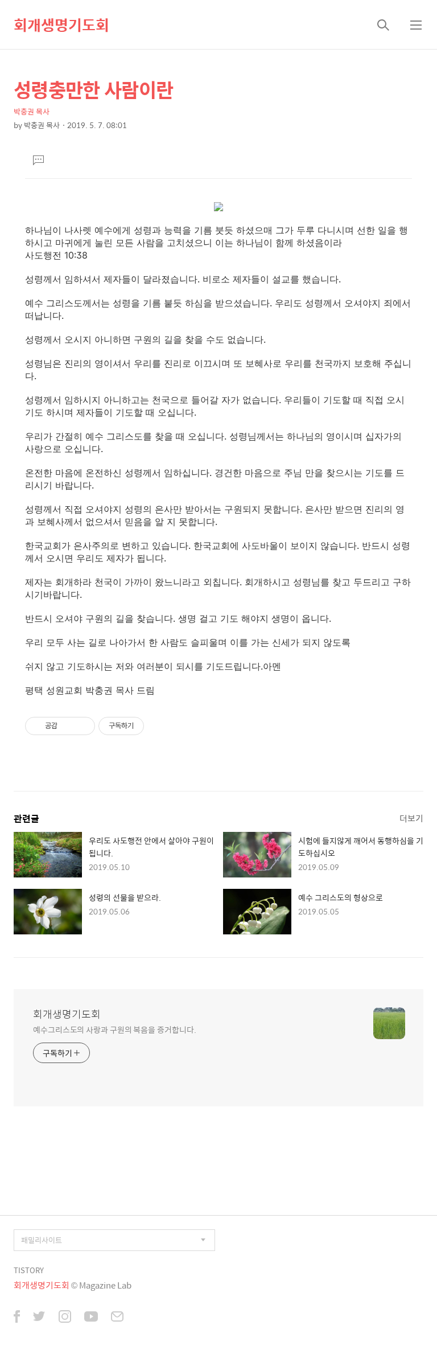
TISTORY (29, 1270)
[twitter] (39, 1317)
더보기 (411, 817)
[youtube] (91, 1317)
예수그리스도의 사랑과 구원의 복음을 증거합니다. (114, 1029)
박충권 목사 (32, 111)
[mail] (117, 1317)
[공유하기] (68, 726)
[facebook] (17, 1317)
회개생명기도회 (61, 24)
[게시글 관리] (82, 726)
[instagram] (65, 1317)
